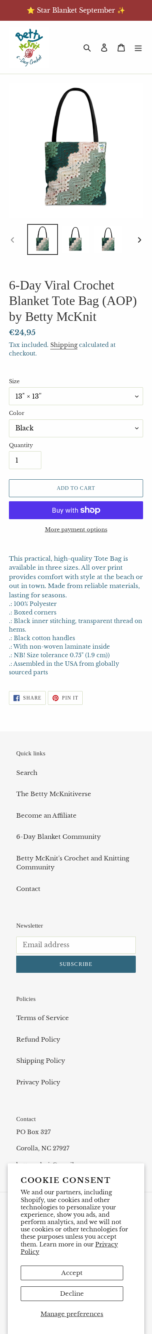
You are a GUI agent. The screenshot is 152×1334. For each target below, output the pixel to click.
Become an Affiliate (46, 815)
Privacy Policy (38, 1082)
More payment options (76, 529)
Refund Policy (38, 1039)
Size (14, 381)
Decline (72, 1293)
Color (16, 413)
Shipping (63, 345)
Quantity (21, 445)
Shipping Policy (40, 1060)
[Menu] (138, 47)
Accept (72, 1273)
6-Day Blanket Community (58, 836)
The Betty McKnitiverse (53, 794)
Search (26, 773)
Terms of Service (42, 1018)
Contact (28, 889)
